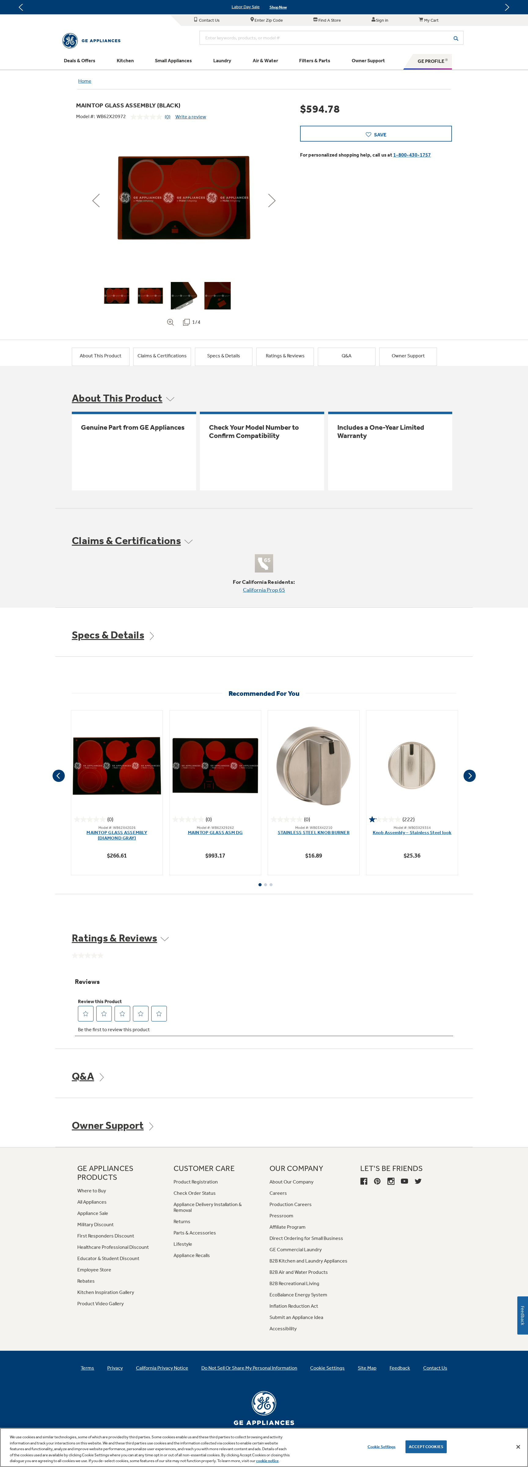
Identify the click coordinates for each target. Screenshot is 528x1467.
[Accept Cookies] (518, 1447)
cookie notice (267, 1460)
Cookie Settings (382, 1446)
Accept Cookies (426, 1446)
